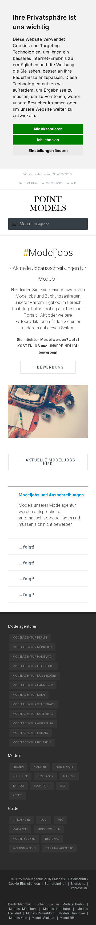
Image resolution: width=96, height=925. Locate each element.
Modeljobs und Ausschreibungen (51, 494)
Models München (22, 909)
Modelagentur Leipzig (30, 733)
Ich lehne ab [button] (48, 139)
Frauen (18, 767)
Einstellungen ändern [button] (48, 150)
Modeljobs (54, 183)
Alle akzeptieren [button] (48, 129)
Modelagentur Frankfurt (33, 666)
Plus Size (20, 776)
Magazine (20, 829)
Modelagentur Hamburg (32, 656)
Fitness (69, 776)
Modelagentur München (32, 647)
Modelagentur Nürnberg (33, 714)
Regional (52, 839)
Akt (63, 786)
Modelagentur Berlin (30, 637)
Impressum (79, 888)
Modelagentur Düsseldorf (35, 675)
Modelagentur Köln (29, 695)
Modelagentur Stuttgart (34, 704)
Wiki (74, 183)
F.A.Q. (43, 819)
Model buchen (24, 839)
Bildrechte (78, 884)
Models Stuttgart (43, 918)
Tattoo (18, 786)
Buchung (30, 183)
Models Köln (18, 918)
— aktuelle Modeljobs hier (48, 462)
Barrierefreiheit (55, 884)
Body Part (42, 786)
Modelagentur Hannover (33, 685)
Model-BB (67, 918)
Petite (17, 795)
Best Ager (45, 776)
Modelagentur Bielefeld (32, 742)
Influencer (21, 819)
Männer (40, 767)
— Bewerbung (48, 367)
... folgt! (26, 547)
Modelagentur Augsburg (33, 723)
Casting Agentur (59, 848)
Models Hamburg (56, 909)
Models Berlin (73, 904)
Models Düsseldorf (40, 913)
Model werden (48, 829)
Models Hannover (72, 913)
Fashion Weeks (24, 848)
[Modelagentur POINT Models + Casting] (48, 211)
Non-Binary (64, 767)
